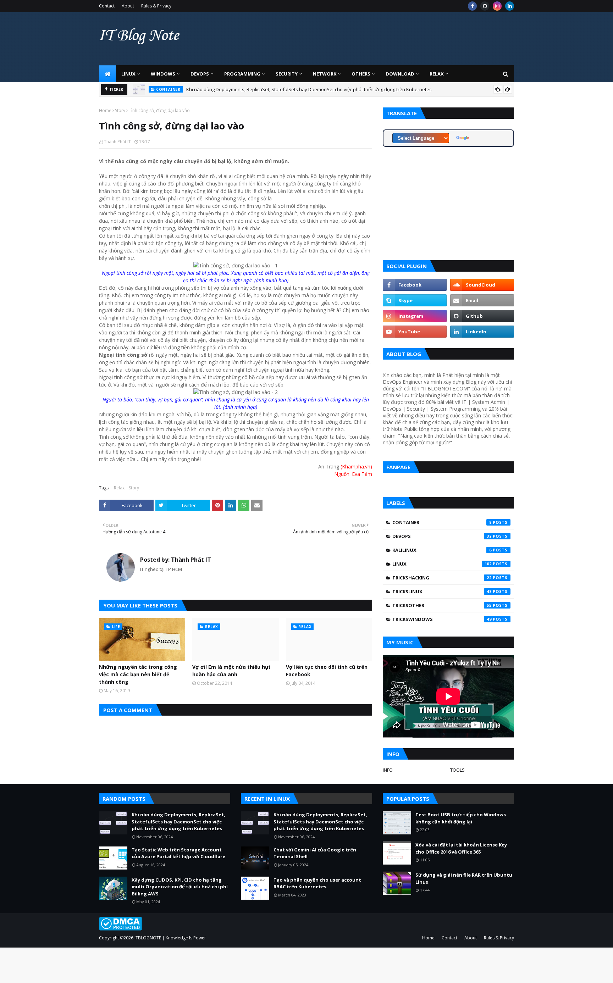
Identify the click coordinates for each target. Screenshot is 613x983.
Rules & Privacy (156, 6)
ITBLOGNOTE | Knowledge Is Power (170, 938)
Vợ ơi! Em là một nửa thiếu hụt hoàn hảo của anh (231, 670)
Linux (442, 564)
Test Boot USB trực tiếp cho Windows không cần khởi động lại (460, 818)
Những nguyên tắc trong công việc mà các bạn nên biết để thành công (138, 674)
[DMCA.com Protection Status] (120, 928)
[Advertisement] (385, 39)
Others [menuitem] (361, 74)
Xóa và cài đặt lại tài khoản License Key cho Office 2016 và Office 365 (461, 848)
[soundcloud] (482, 285)
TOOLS (457, 770)
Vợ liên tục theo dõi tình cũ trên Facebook (327, 670)
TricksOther (442, 605)
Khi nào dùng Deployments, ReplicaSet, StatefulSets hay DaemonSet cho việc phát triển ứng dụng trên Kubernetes (309, 89)
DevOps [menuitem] (199, 74)
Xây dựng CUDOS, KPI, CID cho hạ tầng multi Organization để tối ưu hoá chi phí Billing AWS (180, 887)
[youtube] (415, 332)
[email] (482, 300)
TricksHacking (442, 577)
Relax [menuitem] (437, 74)
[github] (484, 6)
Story (120, 110)
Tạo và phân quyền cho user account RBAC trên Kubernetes (317, 883)
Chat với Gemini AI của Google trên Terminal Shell (315, 853)
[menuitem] (107, 73)
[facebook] (472, 6)
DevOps (442, 536)
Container (442, 522)
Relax (119, 488)
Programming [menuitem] (242, 74)
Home (105, 110)
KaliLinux (442, 550)
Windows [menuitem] (163, 74)
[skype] (415, 300)
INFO (388, 770)
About (128, 6)
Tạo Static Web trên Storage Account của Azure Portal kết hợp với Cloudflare (178, 853)
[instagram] (497, 6)
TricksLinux (442, 591)
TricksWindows (442, 619)
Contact (107, 6)
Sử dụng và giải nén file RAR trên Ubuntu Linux (463, 878)
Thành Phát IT (117, 142)
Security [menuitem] (287, 74)
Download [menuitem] (400, 74)
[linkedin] (509, 6)
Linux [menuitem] (128, 74)
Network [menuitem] (324, 74)
